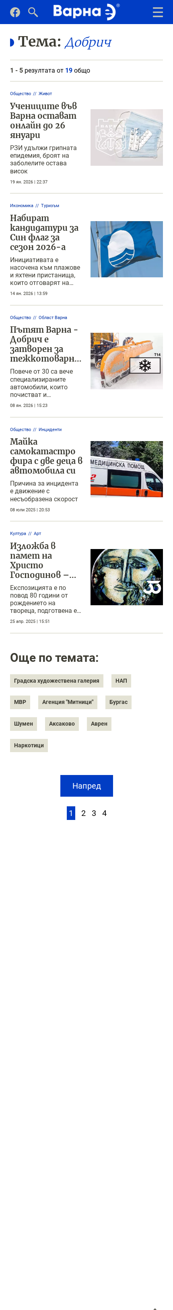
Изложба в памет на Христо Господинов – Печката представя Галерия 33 (39, 575)
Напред (86, 786)
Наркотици (29, 745)
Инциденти (50, 429)
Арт (37, 533)
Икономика (21, 205)
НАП (121, 680)
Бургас (118, 702)
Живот (45, 93)
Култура (18, 533)
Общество (20, 93)
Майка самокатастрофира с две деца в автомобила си (46, 456)
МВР (20, 702)
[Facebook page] (15, 15)
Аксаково (62, 723)
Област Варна (53, 317)
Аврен (99, 723)
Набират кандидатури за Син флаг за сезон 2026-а (44, 232)
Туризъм (50, 205)
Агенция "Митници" (67, 702)
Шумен (23, 723)
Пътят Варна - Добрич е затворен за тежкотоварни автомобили (45, 349)
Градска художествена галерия (56, 680)
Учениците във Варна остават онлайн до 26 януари (43, 120)
